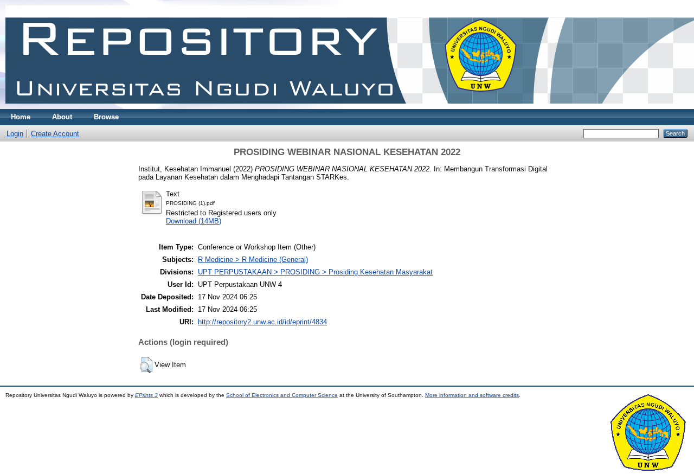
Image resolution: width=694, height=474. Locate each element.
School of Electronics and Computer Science (282, 395)
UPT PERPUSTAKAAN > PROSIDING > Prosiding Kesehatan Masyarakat (315, 272)
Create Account (55, 134)
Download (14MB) (193, 221)
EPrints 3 (146, 395)
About (62, 117)
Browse (106, 117)
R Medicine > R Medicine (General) (253, 259)
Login (15, 134)
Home (20, 117)
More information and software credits (472, 395)
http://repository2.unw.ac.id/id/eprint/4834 (262, 322)
